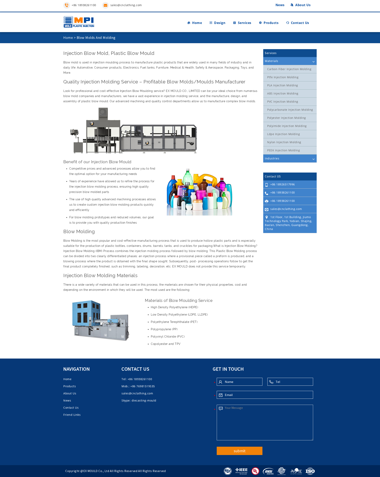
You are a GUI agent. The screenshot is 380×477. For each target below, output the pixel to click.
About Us (303, 5)
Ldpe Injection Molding (283, 134)
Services (244, 23)
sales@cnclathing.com (126, 5)
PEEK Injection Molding (283, 150)
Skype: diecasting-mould (139, 400)
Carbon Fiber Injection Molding (289, 69)
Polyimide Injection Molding (287, 126)
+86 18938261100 (84, 5)
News (280, 5)
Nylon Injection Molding (284, 142)
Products (271, 23)
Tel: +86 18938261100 (137, 379)
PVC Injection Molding (282, 101)
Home (197, 23)
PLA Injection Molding (282, 85)
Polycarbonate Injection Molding (290, 110)
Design (219, 23)
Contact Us (300, 23)
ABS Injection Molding (282, 93)
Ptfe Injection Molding (282, 77)
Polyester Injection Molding (286, 118)
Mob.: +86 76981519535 (138, 386)
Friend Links (72, 415)
